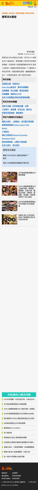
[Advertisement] (19, 32)
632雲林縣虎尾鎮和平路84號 (18, 163)
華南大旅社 (6, 122)
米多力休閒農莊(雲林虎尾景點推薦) (16, 97)
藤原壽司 (19, 113)
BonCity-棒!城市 (15, 482)
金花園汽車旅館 (27, 122)
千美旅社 (5, 132)
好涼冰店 (21, 110)
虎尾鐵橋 (5, 94)
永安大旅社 (6, 145)
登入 (35, 7)
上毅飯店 (16, 122)
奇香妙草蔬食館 (8, 113)
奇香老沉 (16, 84)
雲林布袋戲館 (23, 87)
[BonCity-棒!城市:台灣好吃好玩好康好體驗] (10, 3)
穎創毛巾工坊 (16, 94)
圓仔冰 (29, 110)
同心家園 (14, 91)
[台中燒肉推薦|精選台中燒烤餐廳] (9, 177)
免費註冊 (30, 7)
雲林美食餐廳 (20, 13)
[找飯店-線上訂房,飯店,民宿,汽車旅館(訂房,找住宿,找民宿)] (9, 219)
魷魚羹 (13, 110)
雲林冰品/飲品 (30, 13)
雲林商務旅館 (7, 142)
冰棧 (26, 106)
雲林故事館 (23, 91)
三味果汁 (5, 110)
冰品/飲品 (12, 13)
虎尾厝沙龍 (6, 84)
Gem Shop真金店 (9, 87)
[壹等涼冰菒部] (31, 154)
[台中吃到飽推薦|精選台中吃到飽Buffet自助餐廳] (9, 206)
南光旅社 (16, 145)
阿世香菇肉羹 (17, 106)
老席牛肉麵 (6, 106)
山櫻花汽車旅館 (20, 142)
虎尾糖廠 (5, 91)
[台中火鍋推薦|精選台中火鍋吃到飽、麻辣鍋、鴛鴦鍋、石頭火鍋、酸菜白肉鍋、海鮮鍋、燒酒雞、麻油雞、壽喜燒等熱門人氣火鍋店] (9, 190)
